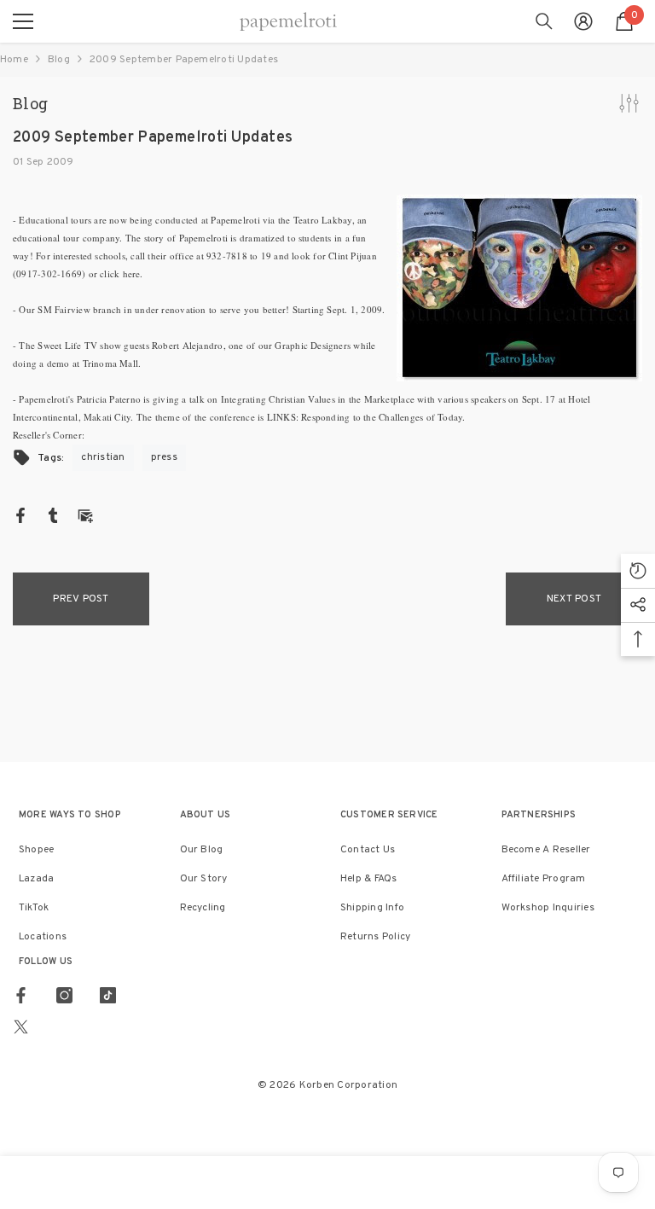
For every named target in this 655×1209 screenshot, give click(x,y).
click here (120, 273)
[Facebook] (20, 515)
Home (14, 60)
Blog (59, 60)
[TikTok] (108, 995)
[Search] (544, 21)
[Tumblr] (53, 515)
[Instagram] (64, 995)
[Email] (85, 515)
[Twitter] (21, 1027)
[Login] (583, 21)
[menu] (23, 21)
